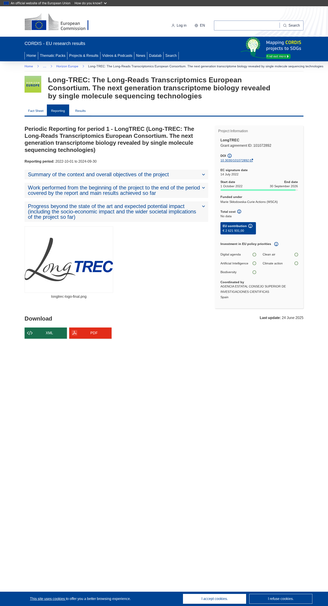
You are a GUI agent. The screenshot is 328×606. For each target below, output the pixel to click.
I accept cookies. (214, 599)
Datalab (155, 55)
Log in (182, 25)
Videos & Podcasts (117, 55)
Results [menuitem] (80, 111)
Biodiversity (228, 272)
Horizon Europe (67, 66)
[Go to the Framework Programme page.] (33, 84)
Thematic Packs (52, 55)
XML (49, 333)
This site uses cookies (48, 599)
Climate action (273, 263)
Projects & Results (83, 55)
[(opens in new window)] (61, 22)
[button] (200, 25)
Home (31, 55)
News (140, 55)
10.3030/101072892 (234, 160)
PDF (94, 333)
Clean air (269, 254)
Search (171, 55)
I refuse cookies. (281, 599)
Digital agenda (230, 254)
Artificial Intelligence (234, 263)
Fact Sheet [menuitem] (36, 111)
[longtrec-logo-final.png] (69, 259)
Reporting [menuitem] (58, 111)
